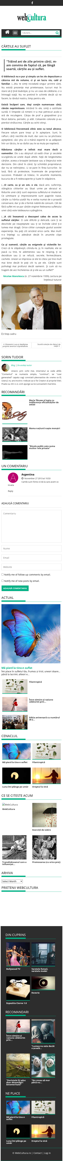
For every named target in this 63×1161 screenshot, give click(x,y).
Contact (37, 1153)
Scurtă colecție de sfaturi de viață (48, 345)
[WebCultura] (7, 32)
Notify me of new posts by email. (22, 580)
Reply (10, 491)
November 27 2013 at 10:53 (37, 478)
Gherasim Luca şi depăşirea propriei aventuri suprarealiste (15, 345)
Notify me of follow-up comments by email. (27, 574)
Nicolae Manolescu (13, 276)
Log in (47, 1153)
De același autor (24, 365)
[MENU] (15, 32)
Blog (13, 365)
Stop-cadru (10, 333)
